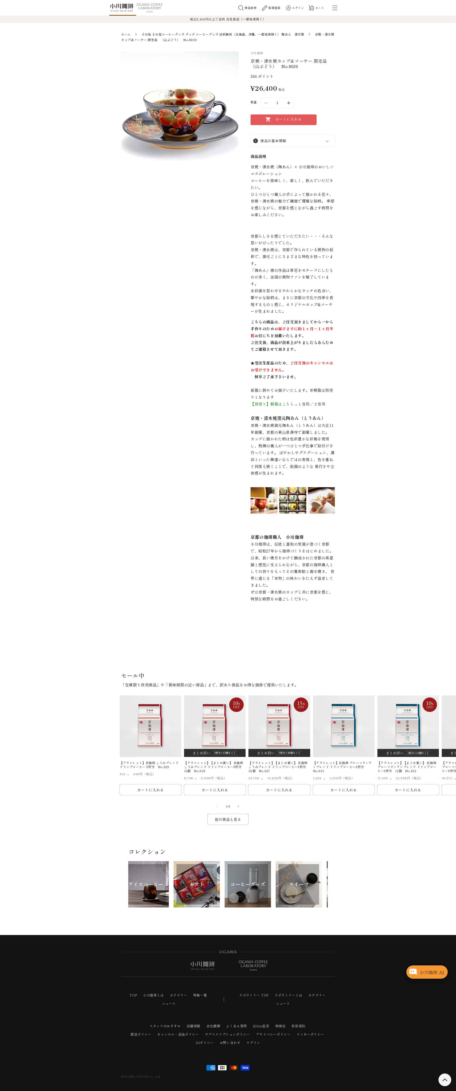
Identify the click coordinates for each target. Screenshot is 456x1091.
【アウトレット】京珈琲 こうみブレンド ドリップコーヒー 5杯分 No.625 (149, 765)
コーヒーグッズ (207, 34)
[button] (247, 8)
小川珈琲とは (153, 995)
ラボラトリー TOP (254, 995)
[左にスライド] (217, 806)
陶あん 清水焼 (292, 34)
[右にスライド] (238, 806)
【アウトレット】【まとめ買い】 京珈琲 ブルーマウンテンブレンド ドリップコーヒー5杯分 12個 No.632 (406, 767)
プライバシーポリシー (273, 1034)
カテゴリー (178, 995)
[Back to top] (444, 1079)
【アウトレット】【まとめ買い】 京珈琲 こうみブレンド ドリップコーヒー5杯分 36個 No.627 (278, 767)
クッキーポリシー (310, 1034)
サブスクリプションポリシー (227, 1034)
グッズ (190, 34)
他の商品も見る (228, 819)
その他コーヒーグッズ (168, 34)
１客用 (304, 404)
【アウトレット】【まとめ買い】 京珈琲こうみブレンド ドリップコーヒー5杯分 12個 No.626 (214, 767)
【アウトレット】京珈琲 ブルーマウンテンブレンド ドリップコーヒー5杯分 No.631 (342, 767)
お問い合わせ (230, 1042)
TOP (133, 995)
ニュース (169, 1003)
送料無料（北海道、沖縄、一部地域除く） (249, 34)
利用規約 (298, 1026)
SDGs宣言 (261, 1026)
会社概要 (213, 1026)
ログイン (253, 1042)
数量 (254, 102)
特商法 (280, 1026)
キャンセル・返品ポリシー (178, 1034)
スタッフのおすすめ (164, 1026)
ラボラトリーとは (288, 995)
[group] (151, 884)
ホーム (126, 34)
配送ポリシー (141, 1034)
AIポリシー (205, 1042)
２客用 (320, 404)
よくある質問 (236, 1026)
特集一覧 (200, 995)
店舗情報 (193, 1026)
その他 (146, 34)
